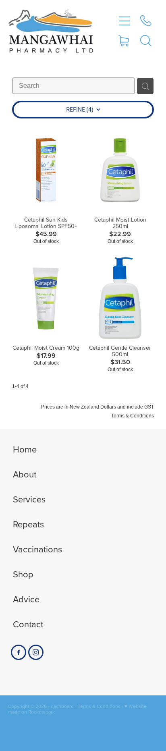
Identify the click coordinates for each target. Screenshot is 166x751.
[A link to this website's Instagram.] (36, 652)
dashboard (62, 706)
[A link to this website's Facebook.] (18, 652)
